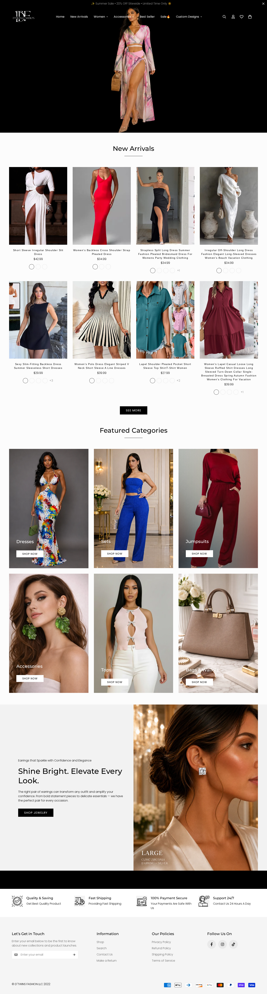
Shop (100, 942)
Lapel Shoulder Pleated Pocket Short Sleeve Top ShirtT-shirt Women (165, 366)
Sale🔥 (165, 17)
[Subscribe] (74, 955)
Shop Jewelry (35, 813)
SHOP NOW (114, 682)
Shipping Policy (162, 954)
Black (38, 266)
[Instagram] (222, 944)
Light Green (152, 380)
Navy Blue (165, 270)
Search (102, 948)
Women (99, 17)
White (31, 266)
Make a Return (107, 961)
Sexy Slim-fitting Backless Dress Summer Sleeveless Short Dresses (38, 366)
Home (60, 17)
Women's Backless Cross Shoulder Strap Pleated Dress (101, 252)
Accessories (122, 17)
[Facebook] (211, 944)
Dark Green (216, 392)
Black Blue (32, 380)
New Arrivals (79, 17)
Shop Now (30, 554)
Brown (108, 266)
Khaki (238, 270)
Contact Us (105, 954)
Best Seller (147, 17)
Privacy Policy (161, 942)
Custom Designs (187, 17)
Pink (45, 380)
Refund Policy (161, 948)
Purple (44, 266)
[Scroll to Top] (260, 974)
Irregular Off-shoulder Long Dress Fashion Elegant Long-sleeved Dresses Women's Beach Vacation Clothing (229, 254)
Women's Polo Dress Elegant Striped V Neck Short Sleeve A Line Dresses (101, 366)
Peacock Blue (159, 380)
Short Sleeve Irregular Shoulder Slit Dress (38, 252)
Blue (232, 270)
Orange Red (172, 380)
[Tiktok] (233, 944)
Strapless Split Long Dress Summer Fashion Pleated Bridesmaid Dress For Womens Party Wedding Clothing (165, 254)
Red (101, 266)
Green (159, 270)
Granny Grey (165, 380)
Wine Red (236, 392)
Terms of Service (163, 961)
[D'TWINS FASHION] (23, 16)
